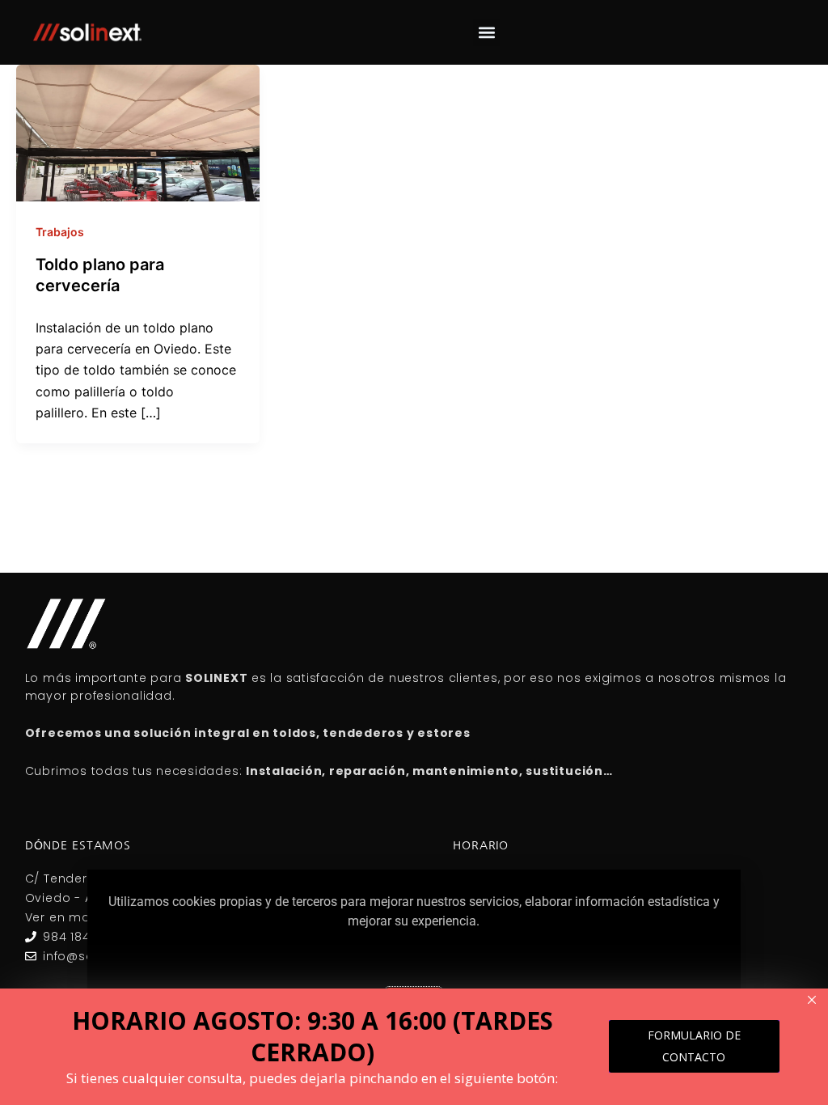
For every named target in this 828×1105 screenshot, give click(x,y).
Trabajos (60, 232)
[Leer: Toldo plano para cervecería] (138, 132)
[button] (486, 32)
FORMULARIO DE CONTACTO (694, 1045)
